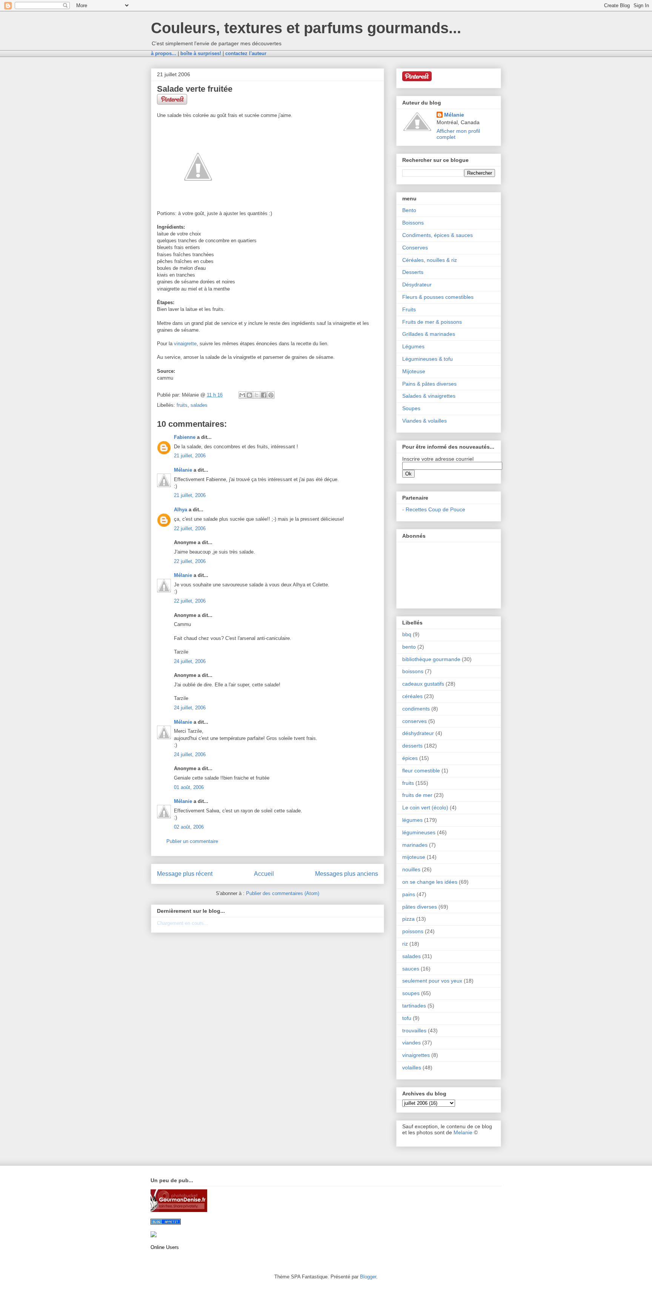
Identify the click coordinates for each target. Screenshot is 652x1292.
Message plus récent (184, 874)
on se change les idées (429, 882)
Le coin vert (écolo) (425, 807)
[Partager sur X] (256, 395)
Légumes (413, 346)
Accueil (264, 874)
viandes (411, 1043)
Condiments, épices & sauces (437, 235)
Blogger (368, 1277)
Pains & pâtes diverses (429, 384)
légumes (412, 820)
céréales (412, 696)
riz (405, 944)
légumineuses (418, 832)
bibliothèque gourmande (431, 659)
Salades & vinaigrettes (428, 396)
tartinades (414, 1006)
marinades (414, 845)
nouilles (411, 869)
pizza (408, 919)
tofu (406, 1018)
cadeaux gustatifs (423, 684)
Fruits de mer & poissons (432, 322)
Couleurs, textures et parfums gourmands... (306, 28)
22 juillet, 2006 (190, 528)
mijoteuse (413, 857)
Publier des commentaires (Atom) (282, 893)
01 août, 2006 (189, 787)
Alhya (180, 509)
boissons (412, 671)
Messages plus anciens (346, 874)
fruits (182, 405)
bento (409, 647)
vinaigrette (185, 343)
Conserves (415, 248)
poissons (412, 931)
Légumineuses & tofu (427, 359)
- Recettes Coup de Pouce (433, 509)
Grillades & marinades (428, 334)
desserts (412, 746)
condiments (416, 709)
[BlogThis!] (249, 395)
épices (410, 758)
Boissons (413, 223)
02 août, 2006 (189, 827)
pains (408, 894)
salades (199, 405)
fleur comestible (421, 771)
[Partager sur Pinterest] (271, 395)
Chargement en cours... (182, 923)
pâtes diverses (419, 907)
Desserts (412, 272)
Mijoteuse (413, 371)
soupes (411, 993)
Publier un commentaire (192, 841)
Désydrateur (417, 284)
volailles (411, 1067)
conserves (414, 721)
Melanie (463, 1132)
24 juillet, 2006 (190, 661)
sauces (410, 969)
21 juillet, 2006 (190, 455)
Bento (409, 210)
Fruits (409, 309)
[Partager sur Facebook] (264, 395)
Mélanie (183, 470)
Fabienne (184, 437)
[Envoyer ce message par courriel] (242, 395)
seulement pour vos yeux (432, 981)
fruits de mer (417, 795)
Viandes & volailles (424, 421)
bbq (406, 634)
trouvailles (414, 1030)
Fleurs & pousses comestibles (438, 297)
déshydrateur (418, 733)
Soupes (411, 408)
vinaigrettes (416, 1055)
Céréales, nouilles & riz (429, 260)
